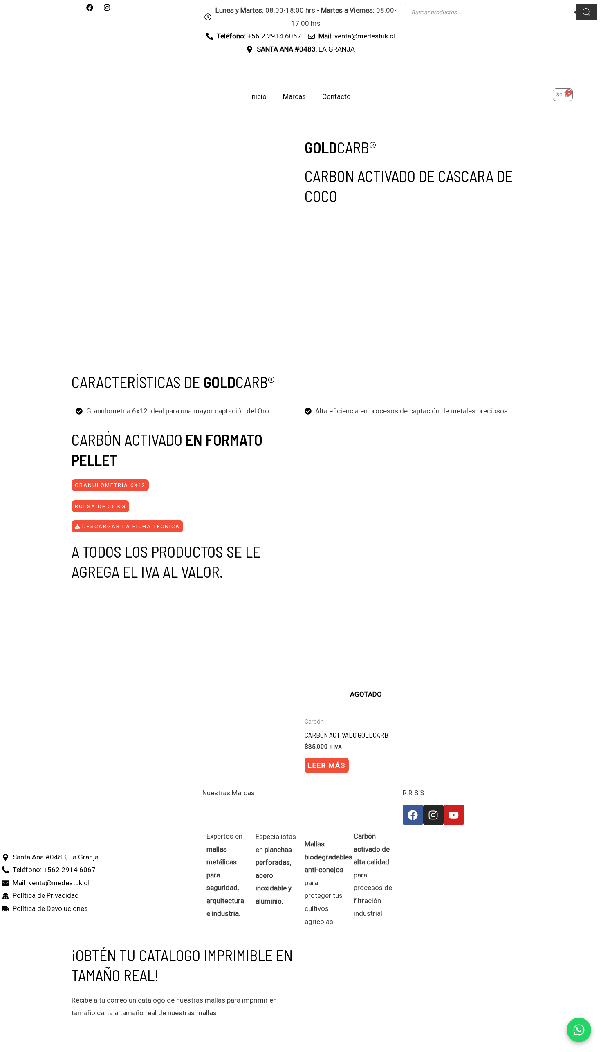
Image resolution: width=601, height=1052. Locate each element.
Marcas (294, 96)
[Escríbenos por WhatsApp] (579, 1030)
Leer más (326, 765)
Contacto (336, 96)
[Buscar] (586, 12)
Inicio (258, 96)
